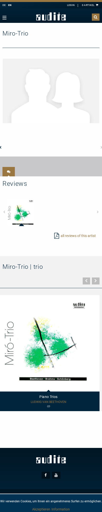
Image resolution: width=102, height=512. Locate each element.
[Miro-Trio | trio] (51, 91)
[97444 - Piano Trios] (20, 212)
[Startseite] (51, 16)
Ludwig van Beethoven (48, 402)
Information (60, 509)
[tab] (8, 171)
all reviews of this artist (78, 236)
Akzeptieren (41, 509)
